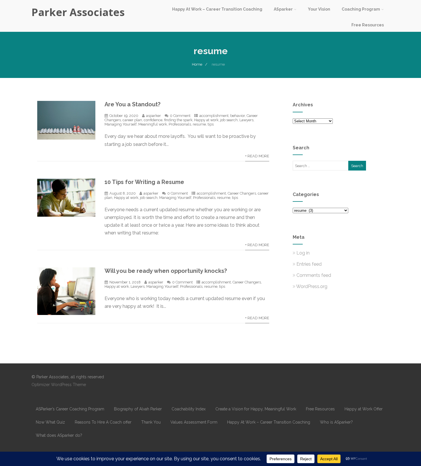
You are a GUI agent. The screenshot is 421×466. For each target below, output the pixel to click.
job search (229, 120)
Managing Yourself (121, 124)
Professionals (180, 124)
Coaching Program (361, 9)
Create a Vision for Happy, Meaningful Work (255, 409)
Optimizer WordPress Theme (59, 384)
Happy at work (206, 120)
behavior (237, 115)
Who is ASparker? (336, 422)
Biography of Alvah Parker (138, 409)
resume (199, 124)
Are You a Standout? (132, 104)
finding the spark (178, 120)
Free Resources (367, 25)
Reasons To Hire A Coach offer (103, 422)
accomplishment (214, 115)
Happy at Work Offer (364, 409)
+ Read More (257, 156)
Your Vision (319, 9)
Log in (303, 253)
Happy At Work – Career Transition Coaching (217, 9)
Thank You (151, 422)
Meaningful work (152, 124)
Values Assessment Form (193, 422)
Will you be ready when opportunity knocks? (166, 270)
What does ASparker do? (59, 435)
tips (211, 124)
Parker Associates (78, 12)
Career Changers (242, 193)
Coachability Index (189, 409)
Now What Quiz (50, 422)
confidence (153, 120)
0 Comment (180, 115)
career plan (132, 120)
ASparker (283, 9)
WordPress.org (311, 286)
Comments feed (313, 275)
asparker (153, 115)
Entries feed (309, 264)
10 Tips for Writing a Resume (144, 182)
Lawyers (246, 120)
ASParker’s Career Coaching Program (70, 409)
